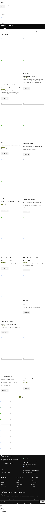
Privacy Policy (30, 503)
